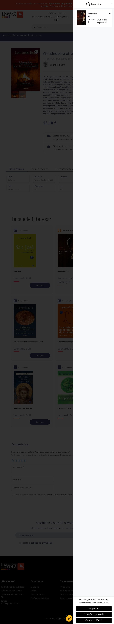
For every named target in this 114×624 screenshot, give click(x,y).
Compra (93, 620)
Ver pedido (94, 608)
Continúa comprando (93, 614)
